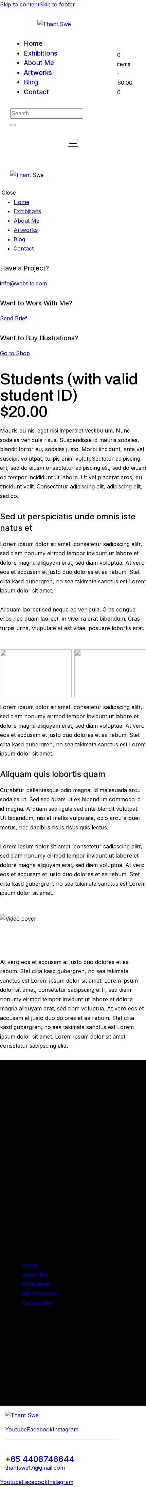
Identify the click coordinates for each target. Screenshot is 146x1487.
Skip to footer (57, 4)
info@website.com (23, 283)
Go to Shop (15, 353)
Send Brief (13, 318)
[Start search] (13, 125)
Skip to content (19, 4)
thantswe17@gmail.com (35, 1467)
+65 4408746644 (39, 1459)
